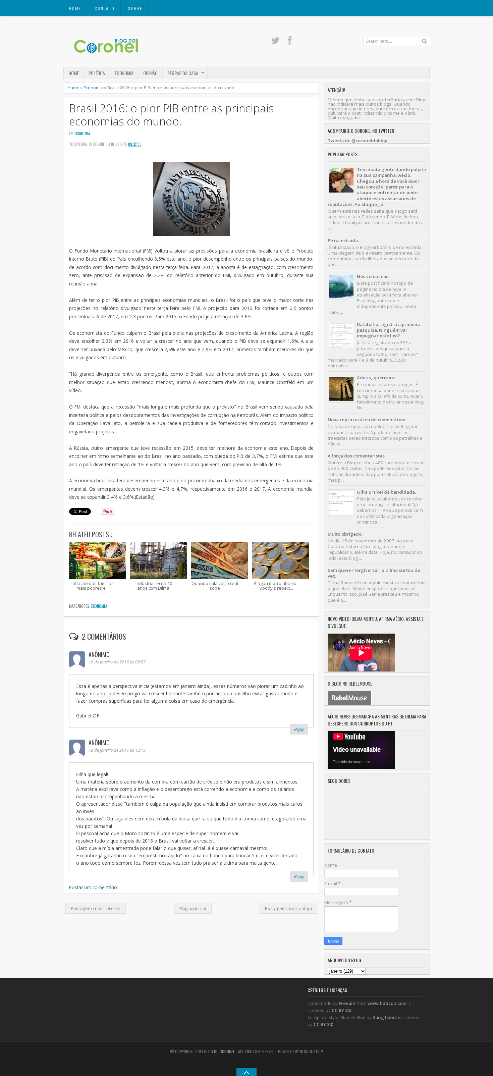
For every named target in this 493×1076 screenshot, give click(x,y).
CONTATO (105, 8)
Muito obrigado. (345, 534)
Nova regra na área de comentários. (367, 420)
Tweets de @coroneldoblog (358, 141)
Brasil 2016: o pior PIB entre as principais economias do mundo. (171, 115)
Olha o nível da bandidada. (386, 492)
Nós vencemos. (373, 276)
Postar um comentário (93, 887)
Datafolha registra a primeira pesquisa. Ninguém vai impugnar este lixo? (389, 330)
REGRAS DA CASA (182, 72)
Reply (299, 729)
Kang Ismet (385, 1017)
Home (75, 8)
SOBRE (135, 8)
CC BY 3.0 (341, 1010)
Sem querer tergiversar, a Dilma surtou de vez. (374, 573)
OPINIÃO (150, 72)
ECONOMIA (124, 72)
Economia (93, 88)
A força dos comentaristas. (357, 456)
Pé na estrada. (343, 240)
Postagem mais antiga (288, 908)
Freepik (347, 1003)
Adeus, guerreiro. (376, 378)
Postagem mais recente (95, 908)
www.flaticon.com (387, 1003)
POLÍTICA (97, 72)
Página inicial (192, 908)
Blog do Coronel (219, 1051)
